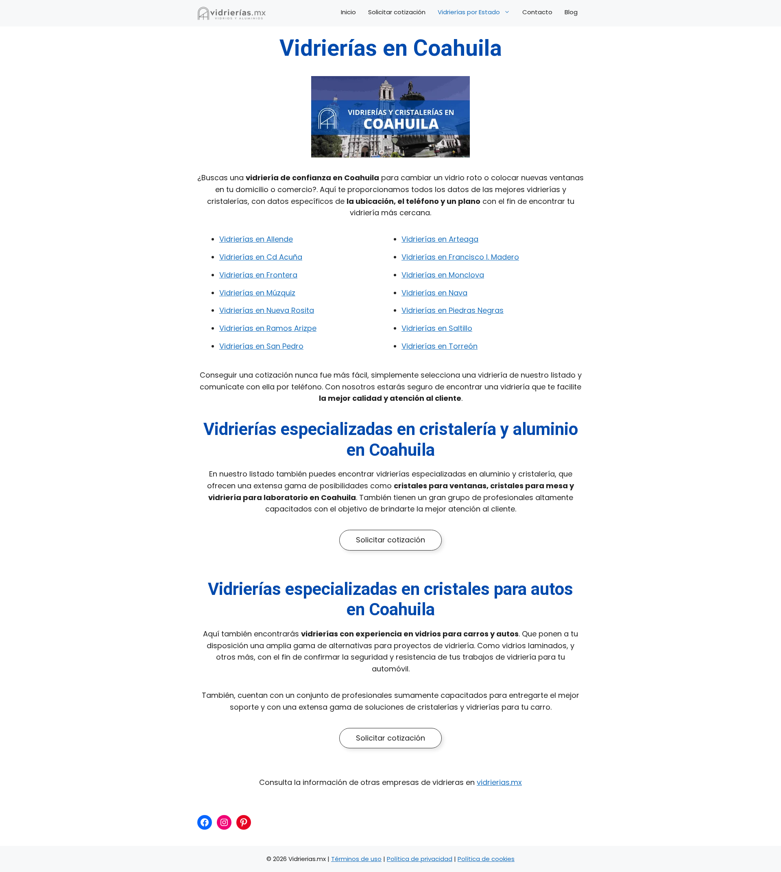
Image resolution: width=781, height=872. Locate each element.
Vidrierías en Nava (434, 293)
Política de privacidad (419, 859)
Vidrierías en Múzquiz (257, 293)
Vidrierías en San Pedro (261, 346)
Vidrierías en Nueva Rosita (266, 310)
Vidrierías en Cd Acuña (260, 257)
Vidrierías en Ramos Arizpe (267, 328)
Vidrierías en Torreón (439, 346)
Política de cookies (486, 859)
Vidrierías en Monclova (442, 275)
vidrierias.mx (499, 782)
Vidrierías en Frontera (258, 275)
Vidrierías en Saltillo (436, 328)
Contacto (537, 12)
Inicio (348, 12)
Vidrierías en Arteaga (439, 239)
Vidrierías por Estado (469, 12)
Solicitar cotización (396, 12)
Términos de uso (356, 859)
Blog (571, 12)
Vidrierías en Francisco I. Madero (460, 257)
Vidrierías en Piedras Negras (452, 310)
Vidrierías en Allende (256, 239)
